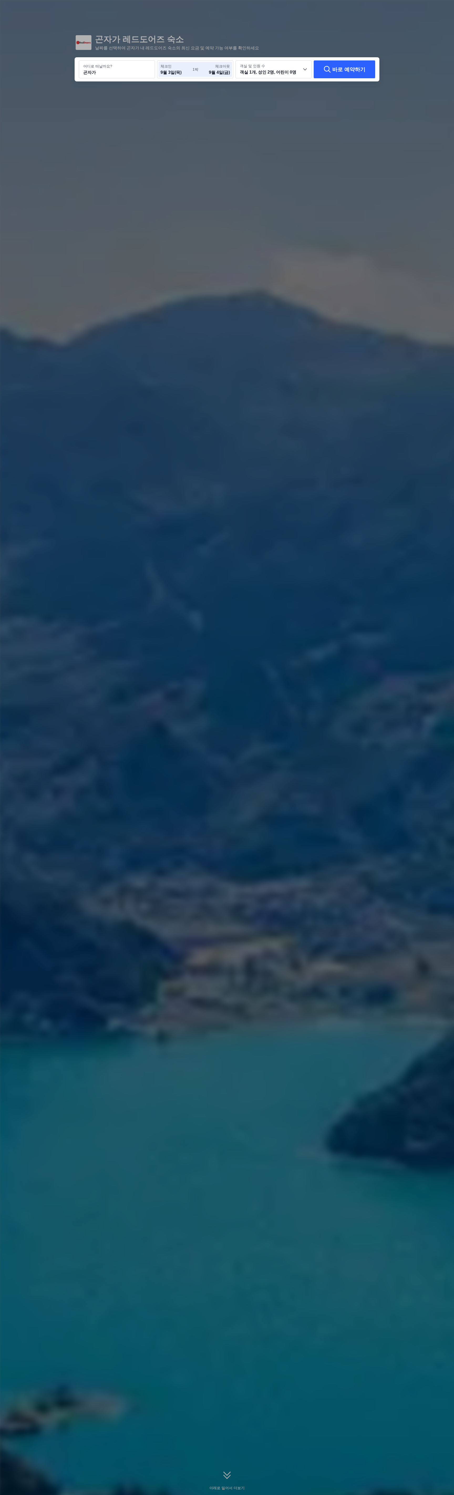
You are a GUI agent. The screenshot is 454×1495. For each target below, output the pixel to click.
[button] (417, 8)
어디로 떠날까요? (97, 66)
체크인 (166, 66)
